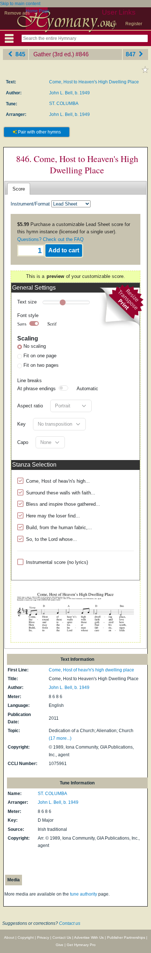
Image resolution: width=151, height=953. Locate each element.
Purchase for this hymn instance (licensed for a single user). (73, 232)
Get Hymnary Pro (81, 945)
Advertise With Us (89, 937)
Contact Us (61, 937)
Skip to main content (20, 3)
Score (18, 189)
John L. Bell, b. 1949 (69, 92)
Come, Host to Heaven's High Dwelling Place (94, 81)
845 (19, 54)
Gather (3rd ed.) (53, 54)
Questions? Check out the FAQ (50, 239)
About (9, 937)
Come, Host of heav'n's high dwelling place (91, 670)
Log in (110, 23)
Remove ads (17, 13)
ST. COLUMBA (63, 103)
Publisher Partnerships (126, 937)
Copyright (26, 937)
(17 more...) (60, 738)
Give (59, 945)
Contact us (69, 923)
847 (131, 54)
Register (133, 23)
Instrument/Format (30, 204)
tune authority (83, 894)
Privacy (43, 937)
